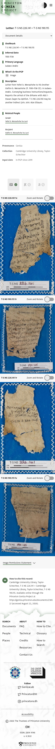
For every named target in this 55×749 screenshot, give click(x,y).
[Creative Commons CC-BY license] (27, 727)
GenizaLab (28, 687)
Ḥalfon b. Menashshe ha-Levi (17, 133)
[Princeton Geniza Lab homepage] (17, 672)
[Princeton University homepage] (27, 744)
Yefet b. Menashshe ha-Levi (16, 121)
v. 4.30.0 (27, 736)
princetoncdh (29, 701)
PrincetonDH (29, 694)
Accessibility (27, 714)
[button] (11, 8)
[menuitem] (9, 626)
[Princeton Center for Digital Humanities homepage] (37, 672)
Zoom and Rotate (35, 198)
